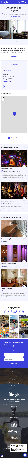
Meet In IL (14, 374)
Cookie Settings (14, 417)
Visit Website (14, 64)
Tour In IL (14, 386)
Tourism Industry (14, 383)
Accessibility (14, 377)
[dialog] (2, 456)
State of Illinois (14, 409)
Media (14, 380)
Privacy (14, 411)
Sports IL (14, 371)
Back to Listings (15, 138)
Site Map (14, 414)
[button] (14, 114)
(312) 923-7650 (7, 70)
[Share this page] (15, 19)
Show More (14, 56)
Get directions (7, 81)
